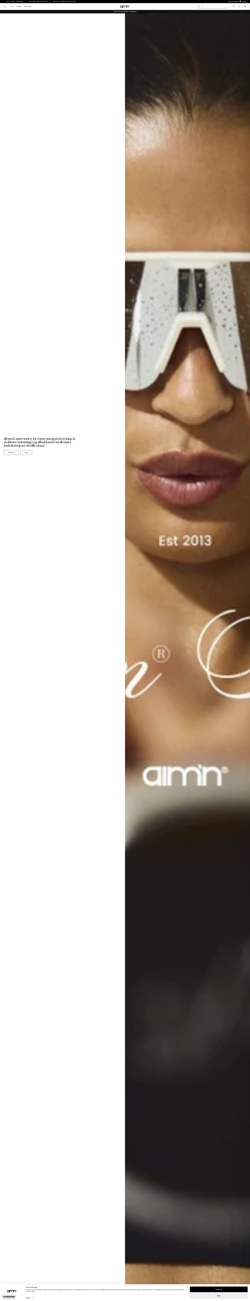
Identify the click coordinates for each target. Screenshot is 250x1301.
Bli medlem (11, 452)
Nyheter (19, 6)
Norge (244, 1)
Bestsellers (27, 6)
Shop (12, 6)
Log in (26, 452)
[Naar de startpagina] (125, 6)
